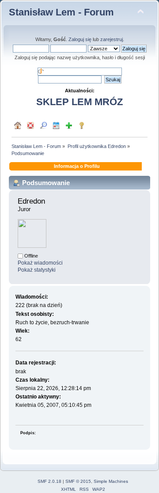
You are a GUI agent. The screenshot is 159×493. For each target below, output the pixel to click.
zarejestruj (111, 39)
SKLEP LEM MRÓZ (79, 101)
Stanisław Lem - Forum (61, 12)
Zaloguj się (79, 39)
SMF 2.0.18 (49, 481)
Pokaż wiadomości (40, 263)
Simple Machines (111, 481)
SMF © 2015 (78, 481)
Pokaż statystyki (37, 270)
